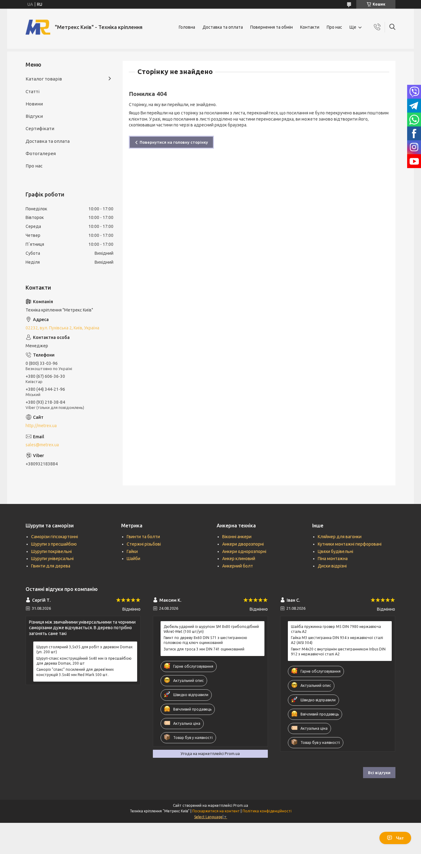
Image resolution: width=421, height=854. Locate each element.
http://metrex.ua (41, 425)
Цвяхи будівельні (335, 551)
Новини (34, 103)
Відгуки (34, 116)
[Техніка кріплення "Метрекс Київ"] (38, 27)
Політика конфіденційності (267, 811)
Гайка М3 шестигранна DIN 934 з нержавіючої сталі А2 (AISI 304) (337, 640)
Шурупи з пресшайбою (54, 544)
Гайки (132, 551)
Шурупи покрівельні (51, 551)
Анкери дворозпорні (243, 544)
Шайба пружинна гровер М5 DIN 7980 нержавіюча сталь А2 (336, 629)
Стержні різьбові (144, 544)
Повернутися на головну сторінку (174, 142)
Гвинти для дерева (50, 565)
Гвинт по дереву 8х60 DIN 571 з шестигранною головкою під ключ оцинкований (205, 640)
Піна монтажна (333, 558)
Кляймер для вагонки (340, 536)
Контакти (309, 27)
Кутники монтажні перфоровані (350, 544)
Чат (400, 837)
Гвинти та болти (143, 536)
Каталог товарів (44, 78)
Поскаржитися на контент (216, 811)
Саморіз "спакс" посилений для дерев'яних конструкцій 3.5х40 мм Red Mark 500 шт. (75, 671)
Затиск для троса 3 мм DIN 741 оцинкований (204, 649)
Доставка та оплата (222, 27)
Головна (187, 27)
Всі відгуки (379, 772)
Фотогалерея (41, 153)
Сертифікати (40, 128)
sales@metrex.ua (42, 444)
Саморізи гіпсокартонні (54, 536)
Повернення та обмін (271, 27)
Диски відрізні (332, 565)
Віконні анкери (236, 536)
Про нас (334, 27)
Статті (32, 91)
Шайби (133, 558)
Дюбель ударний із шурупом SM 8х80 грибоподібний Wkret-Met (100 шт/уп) (211, 629)
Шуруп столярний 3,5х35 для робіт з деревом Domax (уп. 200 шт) (84, 649)
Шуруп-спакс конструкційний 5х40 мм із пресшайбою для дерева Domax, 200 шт (84, 660)
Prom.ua (240, 805)
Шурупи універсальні (52, 558)
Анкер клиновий (238, 558)
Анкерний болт (237, 565)
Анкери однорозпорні (244, 551)
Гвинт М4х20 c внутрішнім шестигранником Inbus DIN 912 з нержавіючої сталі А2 (338, 651)
